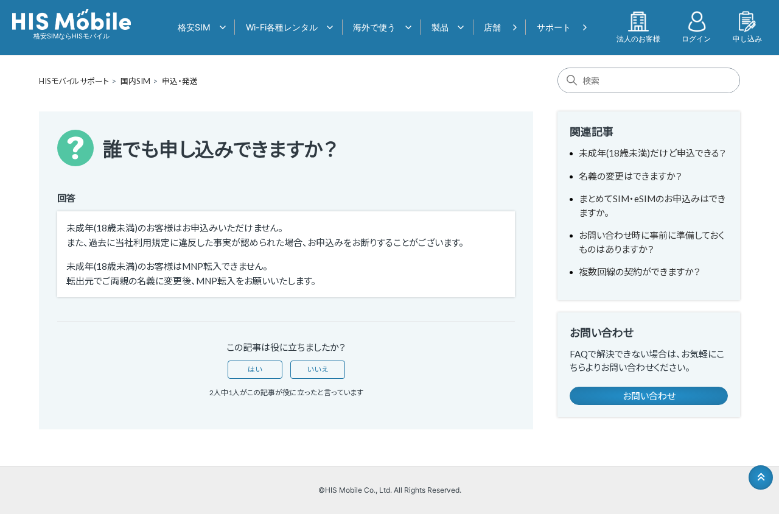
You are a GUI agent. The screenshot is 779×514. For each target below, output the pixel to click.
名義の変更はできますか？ (630, 176)
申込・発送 (180, 81)
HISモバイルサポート (74, 81)
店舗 (492, 27)
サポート (554, 27)
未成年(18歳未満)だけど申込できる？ (652, 152)
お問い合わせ (649, 395)
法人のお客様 (638, 38)
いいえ (318, 369)
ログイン (696, 38)
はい (255, 369)
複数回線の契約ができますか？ (639, 271)
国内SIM (135, 81)
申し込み (747, 38)
